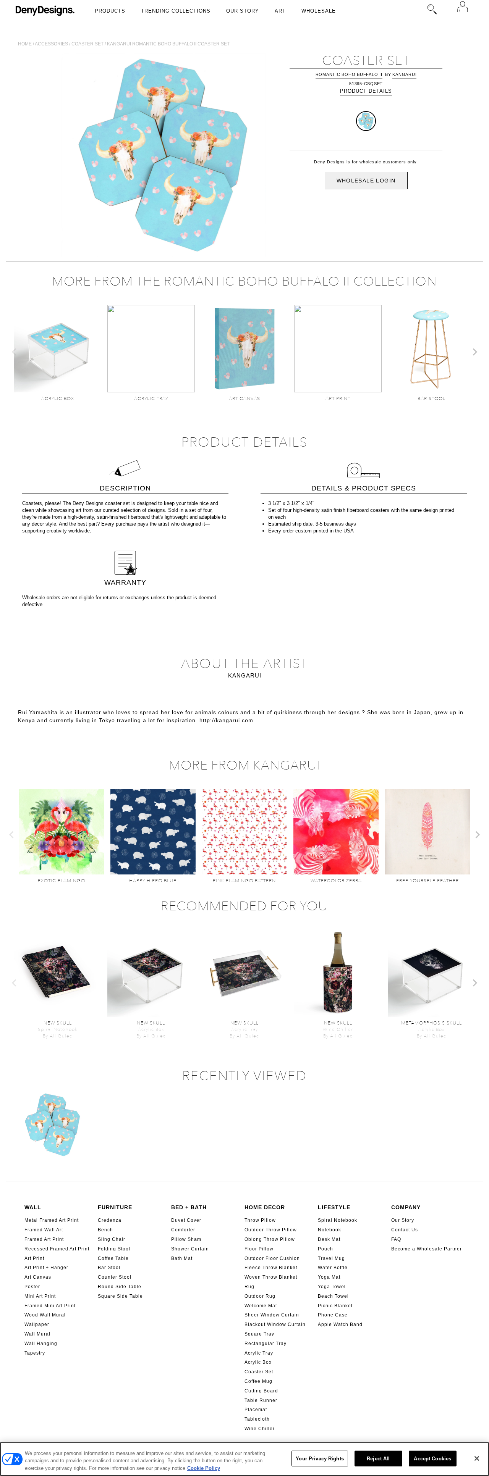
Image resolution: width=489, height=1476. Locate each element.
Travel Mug (331, 1258)
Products (110, 11)
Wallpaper (36, 1324)
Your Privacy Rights (319, 1458)
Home (25, 44)
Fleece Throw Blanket (270, 1267)
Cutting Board (261, 1391)
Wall (32, 1207)
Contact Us (404, 1229)
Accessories (51, 44)
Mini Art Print (40, 1296)
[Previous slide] (14, 352)
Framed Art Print (44, 1239)
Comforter (183, 1229)
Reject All (378, 1458)
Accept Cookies (432, 1458)
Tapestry (34, 1353)
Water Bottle (333, 1267)
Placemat (255, 1409)
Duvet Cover (186, 1220)
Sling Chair (111, 1239)
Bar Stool (109, 1267)
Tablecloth (257, 1419)
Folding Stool (114, 1249)
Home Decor (264, 1207)
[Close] (476, 1458)
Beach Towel (333, 1296)
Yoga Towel (332, 1286)
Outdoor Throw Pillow (270, 1229)
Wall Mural (37, 1334)
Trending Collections (175, 11)
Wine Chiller (259, 1428)
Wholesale (318, 11)
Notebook (329, 1229)
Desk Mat (329, 1239)
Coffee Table (113, 1258)
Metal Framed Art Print (51, 1220)
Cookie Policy (203, 1468)
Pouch (325, 1249)
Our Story (242, 11)
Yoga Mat (329, 1277)
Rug (249, 1286)
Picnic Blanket (335, 1305)
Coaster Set (258, 1371)
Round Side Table (119, 1286)
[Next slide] (474, 352)
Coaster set (87, 44)
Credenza (109, 1220)
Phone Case (333, 1315)
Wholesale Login (366, 180)
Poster (32, 1286)
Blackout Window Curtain (275, 1324)
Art (280, 11)
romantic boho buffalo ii (349, 74)
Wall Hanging (40, 1343)
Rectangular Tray (265, 1343)
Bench (105, 1229)
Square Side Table (120, 1296)
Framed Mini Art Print (50, 1305)
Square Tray (259, 1334)
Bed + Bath (189, 1207)
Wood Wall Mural (45, 1315)
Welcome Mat (260, 1305)
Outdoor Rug (259, 1296)
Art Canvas (37, 1277)
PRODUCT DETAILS (366, 91)
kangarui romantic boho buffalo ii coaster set (168, 44)
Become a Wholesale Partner (426, 1249)
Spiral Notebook (337, 1220)
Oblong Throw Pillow (269, 1239)
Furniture (115, 1207)
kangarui (404, 74)
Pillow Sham (186, 1239)
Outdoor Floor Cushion (272, 1258)
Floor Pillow (259, 1249)
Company (406, 1207)
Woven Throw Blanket (270, 1277)
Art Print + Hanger (46, 1267)
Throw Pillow (260, 1220)
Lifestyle (334, 1207)
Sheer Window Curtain (271, 1315)
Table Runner (260, 1400)
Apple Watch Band (340, 1324)
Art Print (34, 1258)
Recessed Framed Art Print (56, 1249)
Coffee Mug (258, 1381)
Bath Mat (182, 1258)
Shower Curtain (190, 1249)
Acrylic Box (258, 1362)
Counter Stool (114, 1277)
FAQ (396, 1239)
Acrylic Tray (258, 1353)
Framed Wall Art (43, 1229)
